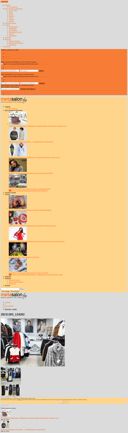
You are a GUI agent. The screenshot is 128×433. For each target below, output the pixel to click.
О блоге (7, 92)
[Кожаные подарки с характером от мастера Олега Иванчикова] (18, 208)
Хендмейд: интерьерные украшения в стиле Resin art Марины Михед (32, 226)
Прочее (11, 21)
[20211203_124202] (33, 366)
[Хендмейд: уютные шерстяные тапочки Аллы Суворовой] (18, 271)
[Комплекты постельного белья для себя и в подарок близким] (18, 187)
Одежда (11, 19)
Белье (11, 12)
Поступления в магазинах (13, 9)
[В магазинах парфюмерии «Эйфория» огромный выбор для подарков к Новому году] (18, 124)
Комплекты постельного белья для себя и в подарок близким (29, 189)
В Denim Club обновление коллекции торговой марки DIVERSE (31, 173)
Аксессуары (13, 10)
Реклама (7, 94)
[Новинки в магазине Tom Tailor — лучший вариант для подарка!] (18, 140)
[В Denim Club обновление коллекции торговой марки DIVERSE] (18, 171)
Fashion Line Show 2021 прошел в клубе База (24, 257)
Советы (11, 34)
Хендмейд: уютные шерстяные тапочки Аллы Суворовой (28, 273)
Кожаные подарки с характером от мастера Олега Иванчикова (30, 210)
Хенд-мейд (12, 36)
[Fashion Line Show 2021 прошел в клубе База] (18, 255)
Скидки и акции (10, 23)
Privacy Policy (43, 64)
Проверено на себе (15, 32)
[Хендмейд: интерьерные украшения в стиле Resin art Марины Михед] (18, 224)
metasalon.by (19, 399)
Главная (7, 5)
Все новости (13, 7)
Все (10, 190)
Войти (7, 53)
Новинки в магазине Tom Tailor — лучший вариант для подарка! (31, 142)
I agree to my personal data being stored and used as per (25, 64)
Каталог (7, 46)
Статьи (7, 25)
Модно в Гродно (14, 41)
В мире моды (13, 27)
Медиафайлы (9, 306)
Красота (11, 16)
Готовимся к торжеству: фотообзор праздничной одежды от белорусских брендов (36, 241)
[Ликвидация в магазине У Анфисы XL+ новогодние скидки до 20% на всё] (18, 155)
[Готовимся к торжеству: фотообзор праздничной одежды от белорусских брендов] (18, 239)
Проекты (8, 39)
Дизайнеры (12, 28)
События (8, 37)
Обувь (11, 18)
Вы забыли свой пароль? (9, 72)
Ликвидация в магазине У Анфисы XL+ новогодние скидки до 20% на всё (34, 157)
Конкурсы (12, 45)
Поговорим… (13, 30)
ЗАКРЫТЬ (4, 2)
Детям (11, 14)
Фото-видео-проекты (16, 43)
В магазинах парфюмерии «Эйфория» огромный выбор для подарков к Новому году (38, 126)
